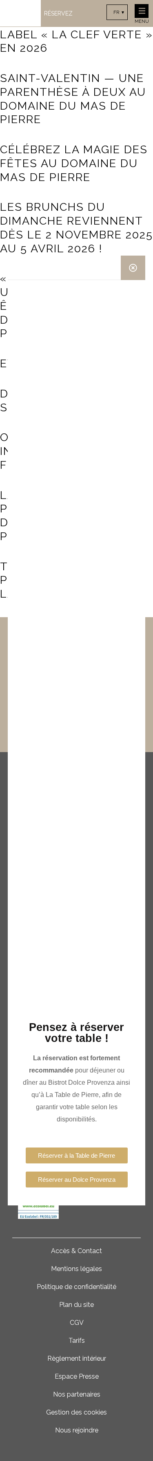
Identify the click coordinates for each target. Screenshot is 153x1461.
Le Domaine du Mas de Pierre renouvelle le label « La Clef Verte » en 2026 (76, 27)
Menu (142, 21)
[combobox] (117, 12)
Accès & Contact (76, 1251)
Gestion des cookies (76, 1412)
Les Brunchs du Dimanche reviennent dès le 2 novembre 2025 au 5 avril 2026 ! (76, 227)
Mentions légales (76, 1269)
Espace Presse (77, 1376)
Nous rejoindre (76, 1430)
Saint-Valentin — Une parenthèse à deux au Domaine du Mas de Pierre (73, 99)
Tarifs (77, 1340)
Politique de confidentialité (76, 1287)
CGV (77, 1322)
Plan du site (76, 1305)
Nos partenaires (76, 1394)
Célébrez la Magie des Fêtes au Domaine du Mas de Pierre (74, 163)
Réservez (58, 13)
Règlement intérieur (76, 1358)
